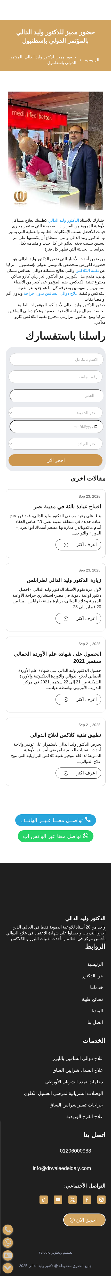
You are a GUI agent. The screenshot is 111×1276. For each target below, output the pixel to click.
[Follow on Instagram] (101, 1199)
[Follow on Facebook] (87, 1199)
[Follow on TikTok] (43, 1199)
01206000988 (75, 1151)
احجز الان (86, 1220)
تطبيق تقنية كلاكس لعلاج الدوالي (65, 735)
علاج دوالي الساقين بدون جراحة (51, 293)
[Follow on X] (72, 1199)
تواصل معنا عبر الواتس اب (55, 836)
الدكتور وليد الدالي (64, 220)
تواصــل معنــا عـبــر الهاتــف (55, 819)
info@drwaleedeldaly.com (62, 1168)
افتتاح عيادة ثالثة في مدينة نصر (67, 506)
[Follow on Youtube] (58, 1199)
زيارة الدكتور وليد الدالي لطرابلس (64, 580)
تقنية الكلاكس (87, 270)
